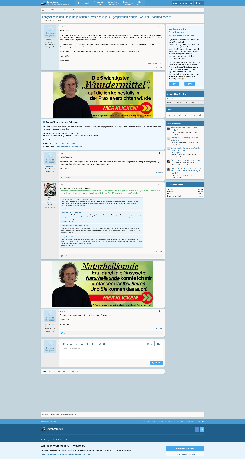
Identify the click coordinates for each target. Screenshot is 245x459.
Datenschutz (178, 421)
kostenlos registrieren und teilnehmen (68, 146)
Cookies (46, 421)
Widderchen (48, 20)
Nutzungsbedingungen (164, 421)
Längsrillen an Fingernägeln (71, 212)
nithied (200, 196)
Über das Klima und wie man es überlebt (186, 160)
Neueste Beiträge (174, 123)
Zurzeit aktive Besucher (176, 94)
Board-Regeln (189, 421)
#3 (162, 184)
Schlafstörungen (176, 177)
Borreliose (174, 134)
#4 (162, 311)
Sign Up (189, 84)
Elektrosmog (175, 144)
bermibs (170, 99)
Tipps (198, 421)
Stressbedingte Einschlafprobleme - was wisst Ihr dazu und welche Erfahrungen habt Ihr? (186, 170)
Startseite (78, 3)
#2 (162, 153)
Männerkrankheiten (178, 157)
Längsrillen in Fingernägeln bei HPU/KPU (76, 226)
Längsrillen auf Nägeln (69, 237)
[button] (87, 3)
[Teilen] (159, 26)
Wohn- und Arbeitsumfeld (180, 165)
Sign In (174, 84)
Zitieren (160, 67)
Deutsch (55, 421)
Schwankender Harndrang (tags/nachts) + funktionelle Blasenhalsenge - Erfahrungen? (186, 150)
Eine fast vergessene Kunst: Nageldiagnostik (77, 199)
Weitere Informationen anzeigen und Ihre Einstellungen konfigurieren (66, 454)
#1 (162, 26)
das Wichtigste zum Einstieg (65, 143)
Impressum (151, 421)
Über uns (142, 421)
